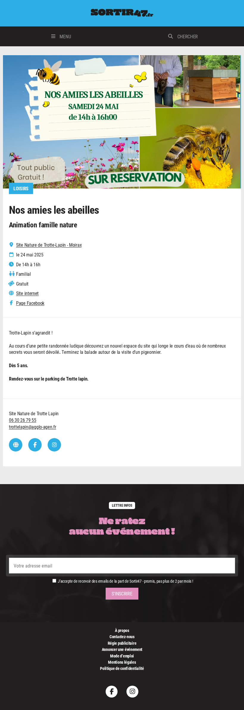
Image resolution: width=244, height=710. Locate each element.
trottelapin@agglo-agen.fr (32, 427)
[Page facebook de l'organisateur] (35, 444)
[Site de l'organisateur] (15, 444)
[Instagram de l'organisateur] (54, 444)
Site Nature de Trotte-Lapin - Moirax (49, 245)
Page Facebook (30, 303)
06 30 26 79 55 (22, 420)
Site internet (27, 293)
